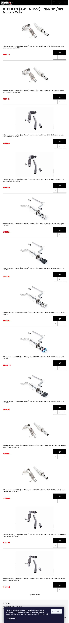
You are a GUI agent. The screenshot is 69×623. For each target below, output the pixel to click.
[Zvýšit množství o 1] (64, 57)
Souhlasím (56, 611)
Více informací (42, 614)
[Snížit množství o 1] (55, 57)
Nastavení (11, 619)
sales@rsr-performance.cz (13, 606)
